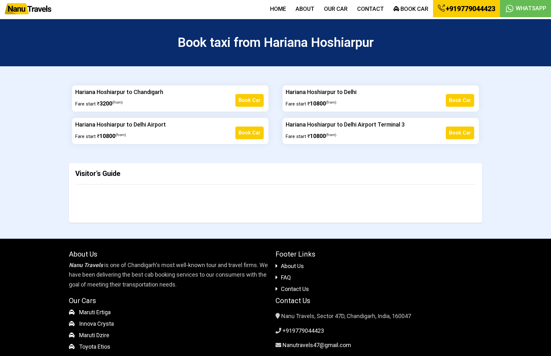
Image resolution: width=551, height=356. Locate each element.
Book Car (413, 8)
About (305, 8)
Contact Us (295, 289)
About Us (292, 266)
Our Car (336, 8)
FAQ (286, 277)
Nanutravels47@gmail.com (317, 345)
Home (278, 8)
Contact (370, 8)
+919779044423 (469, 9)
